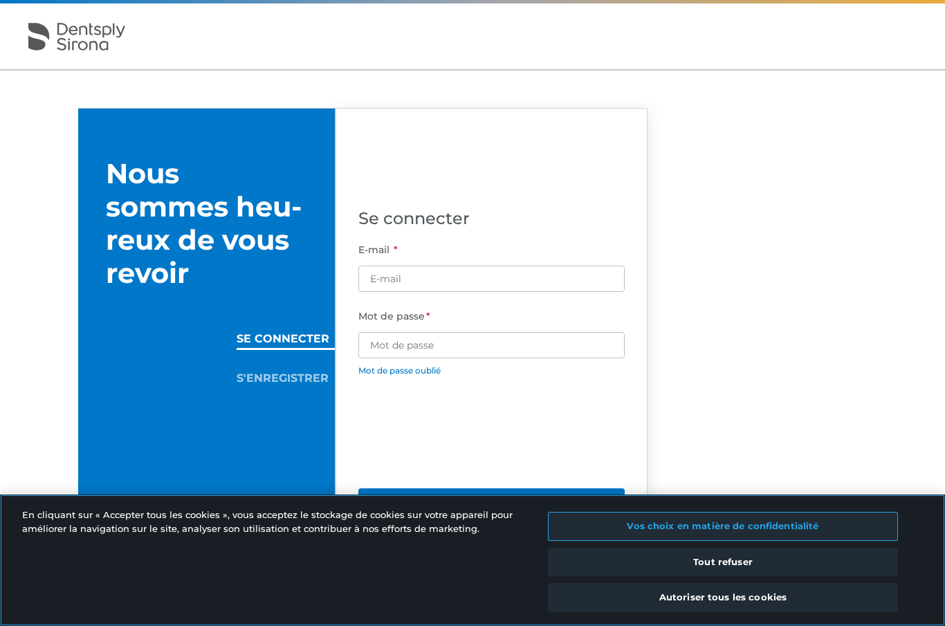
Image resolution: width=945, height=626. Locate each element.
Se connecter (283, 338)
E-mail (375, 249)
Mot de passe (391, 316)
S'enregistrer (283, 378)
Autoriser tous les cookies (723, 596)
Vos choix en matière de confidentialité (722, 525)
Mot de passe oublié (399, 370)
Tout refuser (723, 561)
